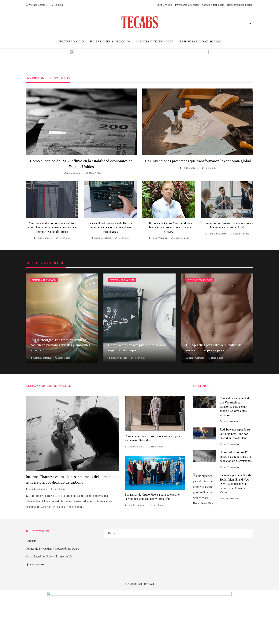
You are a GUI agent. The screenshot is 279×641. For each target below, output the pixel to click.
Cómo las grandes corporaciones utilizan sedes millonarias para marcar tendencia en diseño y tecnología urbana (52, 227)
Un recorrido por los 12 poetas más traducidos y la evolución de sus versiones (235, 456)
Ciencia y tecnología (44, 280)
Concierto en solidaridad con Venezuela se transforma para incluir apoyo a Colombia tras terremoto (234, 406)
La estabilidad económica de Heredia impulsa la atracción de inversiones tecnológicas (110, 227)
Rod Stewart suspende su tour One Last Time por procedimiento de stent (235, 434)
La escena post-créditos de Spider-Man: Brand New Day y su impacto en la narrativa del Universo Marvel (235, 484)
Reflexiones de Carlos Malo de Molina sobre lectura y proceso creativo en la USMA (169, 227)
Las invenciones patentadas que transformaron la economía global (198, 161)
